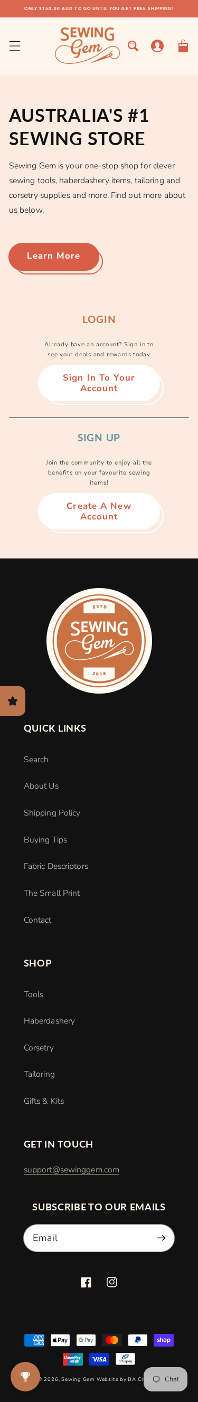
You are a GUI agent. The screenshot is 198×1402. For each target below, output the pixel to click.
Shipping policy (52, 813)
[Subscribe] (161, 1238)
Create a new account (99, 511)
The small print (52, 893)
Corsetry (39, 1048)
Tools (34, 994)
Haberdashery (49, 1021)
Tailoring (39, 1074)
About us (41, 786)
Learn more (53, 256)
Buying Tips (45, 840)
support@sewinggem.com (71, 1170)
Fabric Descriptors (56, 866)
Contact (38, 920)
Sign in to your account (99, 383)
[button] (14, 46)
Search (36, 759)
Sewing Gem (78, 1379)
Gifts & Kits (44, 1101)
